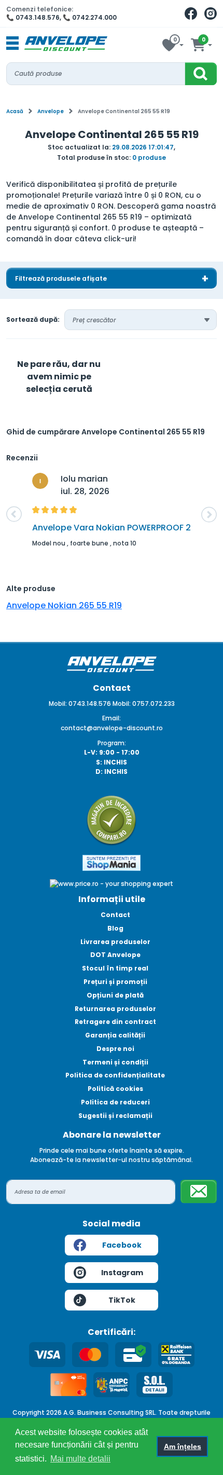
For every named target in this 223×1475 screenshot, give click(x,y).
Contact (115, 914)
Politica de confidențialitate (115, 1075)
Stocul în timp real (115, 968)
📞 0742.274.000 (90, 17)
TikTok (121, 1300)
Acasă (14, 111)
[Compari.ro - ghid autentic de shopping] (111, 819)
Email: (111, 718)
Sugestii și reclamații (115, 1115)
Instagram (122, 1272)
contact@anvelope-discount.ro (112, 727)
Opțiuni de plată (115, 995)
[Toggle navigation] (12, 43)
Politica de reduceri (115, 1102)
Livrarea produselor (115, 941)
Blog (115, 928)
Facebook (122, 1245)
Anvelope (50, 111)
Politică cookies (115, 1088)
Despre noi (115, 1048)
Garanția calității (115, 1035)
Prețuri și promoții (115, 981)
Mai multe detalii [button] (80, 1458)
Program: (111, 743)
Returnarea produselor (115, 1008)
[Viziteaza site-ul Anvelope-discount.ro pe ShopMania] (111, 862)
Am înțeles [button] (182, 1446)
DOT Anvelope (115, 954)
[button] (14, 514)
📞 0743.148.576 (33, 17)
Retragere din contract (115, 1021)
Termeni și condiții (115, 1062)
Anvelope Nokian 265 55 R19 (64, 605)
